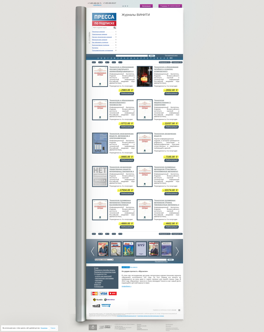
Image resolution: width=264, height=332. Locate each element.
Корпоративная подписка (100, 45)
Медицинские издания (99, 39)
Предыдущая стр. (165, 62)
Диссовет (168, 326)
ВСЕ (171, 58)
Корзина (139, 324)
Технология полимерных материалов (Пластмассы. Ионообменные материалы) (166, 169)
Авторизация (146, 6)
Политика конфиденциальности (142, 329)
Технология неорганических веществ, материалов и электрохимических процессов (121, 137)
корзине (164, 6)
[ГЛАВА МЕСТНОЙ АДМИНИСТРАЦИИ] (103, 248)
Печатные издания (98, 31)
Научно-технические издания (102, 37)
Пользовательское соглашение (102, 50)
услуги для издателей (103, 276)
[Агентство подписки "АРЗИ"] (93, 329)
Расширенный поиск (171, 55)
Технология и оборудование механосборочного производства (121, 102)
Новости (97, 284)
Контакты (95, 48)
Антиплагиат (169, 324)
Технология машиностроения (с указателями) (162, 102)
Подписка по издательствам (105, 272)
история (98, 282)
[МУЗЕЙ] (167, 248)
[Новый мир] (129, 248)
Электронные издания (99, 34)
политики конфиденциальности (126, 316)
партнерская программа (104, 278)
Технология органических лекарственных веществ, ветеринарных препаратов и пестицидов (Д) (121, 170)
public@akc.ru (97, 5)
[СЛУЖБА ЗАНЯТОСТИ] (141, 248)
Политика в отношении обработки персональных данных (172, 329)
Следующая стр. (177, 62)
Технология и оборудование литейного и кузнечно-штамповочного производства (166, 70)
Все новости (133, 267)
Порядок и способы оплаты (104, 270)
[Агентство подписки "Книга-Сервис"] (105, 329)
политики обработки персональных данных (150, 316)
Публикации (98, 287)
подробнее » (126, 286)
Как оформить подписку (100, 42)
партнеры (99, 280)
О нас (96, 268)
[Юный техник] (116, 248)
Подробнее (44, 328)
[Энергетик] (154, 248)
